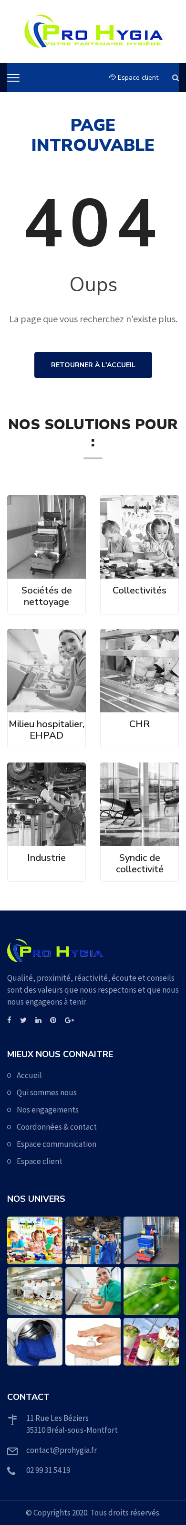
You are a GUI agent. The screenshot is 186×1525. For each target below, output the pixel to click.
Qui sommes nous (47, 1092)
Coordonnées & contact (57, 1127)
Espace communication (56, 1144)
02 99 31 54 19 (48, 1470)
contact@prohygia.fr (61, 1450)
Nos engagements (48, 1109)
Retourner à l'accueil (93, 365)
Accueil (29, 1075)
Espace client (137, 77)
